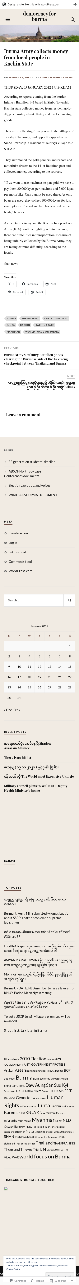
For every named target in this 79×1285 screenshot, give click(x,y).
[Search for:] (39, 600)
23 (9, 687)
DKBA (20, 1091)
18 (29, 677)
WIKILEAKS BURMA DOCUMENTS (34, 495)
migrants (10, 1121)
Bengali (59, 1070)
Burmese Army (41, 1078)
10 (19, 666)
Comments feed (20, 562)
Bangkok (31, 1070)
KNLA (31, 1112)
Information (30, 1106)
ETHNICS (55, 1091)
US (48, 1149)
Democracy (10, 1091)
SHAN (9, 1136)
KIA (18, 1112)
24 (19, 687)
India (22, 1106)
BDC (52, 1070)
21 (60, 677)
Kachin (25, 325)
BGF (67, 1070)
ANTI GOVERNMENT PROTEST (44, 1064)
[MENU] (8, 19)
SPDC (61, 1136)
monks (27, 1120)
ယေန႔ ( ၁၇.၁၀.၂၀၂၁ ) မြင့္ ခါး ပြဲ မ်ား (31, 767)
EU (62, 1091)
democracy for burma (39, 16)
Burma (11, 318)
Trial (36, 1149)
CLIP (14, 1086)
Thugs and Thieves (18, 1149)
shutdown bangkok (26, 1136)
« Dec (8, 710)
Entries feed (17, 552)
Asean (20, 1070)
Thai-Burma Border (25, 1143)
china (7, 1085)
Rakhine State (44, 1131)
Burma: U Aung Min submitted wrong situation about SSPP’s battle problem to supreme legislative (37, 918)
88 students (11, 1059)
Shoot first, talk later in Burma (25, 1030)
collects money (56, 318)
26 (39, 687)
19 (39, 677)
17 (19, 677)
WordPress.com (20, 571)
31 (19, 697)
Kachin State (44, 325)
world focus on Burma (42, 331)
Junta (11, 325)
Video (8, 1157)
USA (52, 1150)
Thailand (44, 1142)
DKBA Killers (33, 1091)
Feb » (17, 710)
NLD (67, 1120)
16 (9, 677)
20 (49, 677)
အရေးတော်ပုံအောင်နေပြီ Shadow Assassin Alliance (27, 745)
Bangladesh (43, 1070)
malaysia (51, 1113)
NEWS (58, 1120)
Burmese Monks (59, 1078)
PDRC (29, 1126)
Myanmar (13, 331)
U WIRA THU (61, 1150)
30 (9, 697)
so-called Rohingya (47, 1137)
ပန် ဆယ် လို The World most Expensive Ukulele (39, 776)
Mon (20, 1120)
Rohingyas (68, 1132)
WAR (15, 1157)
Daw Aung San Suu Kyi (47, 1085)
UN (43, 1149)
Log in (13, 543)
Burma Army (30, 318)
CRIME (20, 1085)
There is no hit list (18, 757)
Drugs (45, 1091)
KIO (23, 1113)
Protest (31, 1131)
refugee (58, 1131)
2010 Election (33, 1058)
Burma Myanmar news (56, 77)
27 (49, 687)
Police (36, 1126)
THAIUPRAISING (64, 1143)
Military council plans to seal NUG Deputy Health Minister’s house (35, 788)
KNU (41, 1112)
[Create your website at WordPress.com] (39, 4)
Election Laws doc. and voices (29, 485)
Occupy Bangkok (14, 1126)
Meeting (60, 1113)
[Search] (69, 19)
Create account (20, 533)
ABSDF (50, 1059)
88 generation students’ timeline (32, 462)
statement (9, 1143)
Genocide (24, 1097)
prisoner (20, 1131)
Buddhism (9, 1078)
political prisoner (48, 1126)
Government (39, 1098)
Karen (9, 1112)
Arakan (9, 1070)
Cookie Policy (13, 1269)
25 (29, 687)
